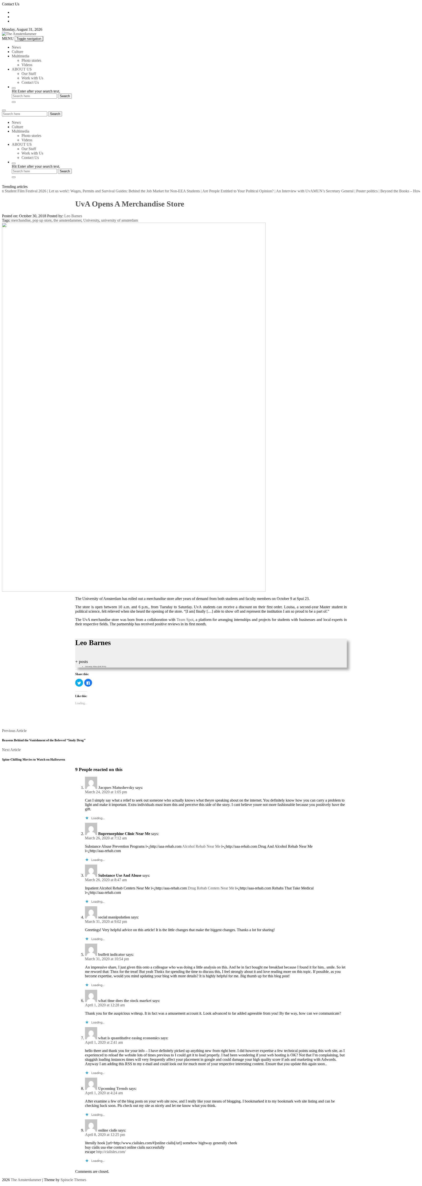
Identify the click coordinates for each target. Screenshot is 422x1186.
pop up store (42, 220)
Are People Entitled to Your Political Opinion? (222, 191)
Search (55, 114)
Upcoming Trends (113, 1088)
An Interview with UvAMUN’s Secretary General (298, 191)
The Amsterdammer (26, 1180)
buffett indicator (111, 954)
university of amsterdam (119, 220)
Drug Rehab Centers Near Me (211, 888)
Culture (17, 52)
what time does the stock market (124, 1001)
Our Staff (28, 74)
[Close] (14, 102)
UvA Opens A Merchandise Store (129, 203)
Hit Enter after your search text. (36, 91)
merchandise (21, 220)
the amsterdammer (67, 220)
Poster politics (351, 191)
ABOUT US (22, 69)
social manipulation (114, 917)
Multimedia (20, 56)
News (16, 47)
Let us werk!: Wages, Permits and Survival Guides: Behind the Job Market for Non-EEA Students (108, 191)
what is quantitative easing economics (129, 1038)
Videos (26, 65)
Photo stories (31, 60)
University (91, 220)
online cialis (107, 1130)
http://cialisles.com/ (111, 1152)
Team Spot (185, 620)
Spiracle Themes (73, 1180)
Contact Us (30, 82)
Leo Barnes (73, 216)
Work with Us (32, 78)
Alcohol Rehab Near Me (201, 846)
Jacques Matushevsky (116, 787)
